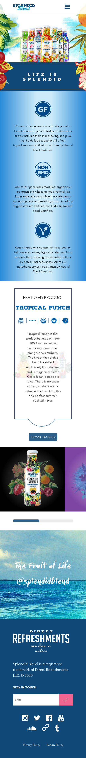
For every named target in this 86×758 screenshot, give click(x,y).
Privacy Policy (31, 745)
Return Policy (55, 745)
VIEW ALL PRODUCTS (43, 437)
